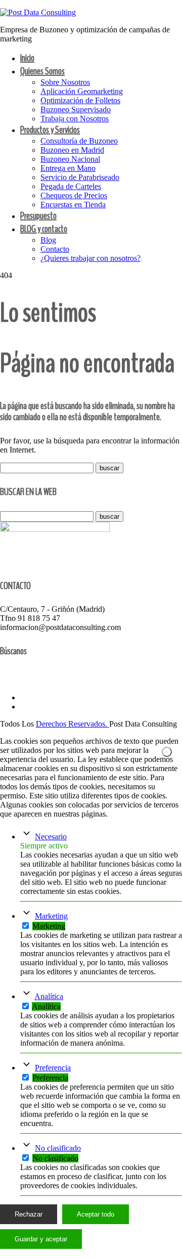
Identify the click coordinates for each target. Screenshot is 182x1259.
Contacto (54, 249)
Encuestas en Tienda (73, 204)
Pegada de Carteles (70, 186)
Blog (48, 240)
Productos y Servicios (50, 130)
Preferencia (53, 1067)
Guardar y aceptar (41, 1239)
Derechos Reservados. (72, 724)
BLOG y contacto (43, 229)
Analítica (48, 996)
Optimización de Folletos (80, 100)
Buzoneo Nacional (70, 159)
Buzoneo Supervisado (75, 109)
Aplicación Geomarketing (81, 91)
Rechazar (28, 1214)
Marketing (51, 916)
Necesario (51, 836)
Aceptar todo (95, 1214)
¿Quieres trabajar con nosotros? (90, 258)
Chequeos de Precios (73, 195)
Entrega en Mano (68, 168)
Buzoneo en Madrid (72, 150)
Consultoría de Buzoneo (79, 141)
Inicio (27, 58)
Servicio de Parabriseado (79, 177)
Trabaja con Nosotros (74, 118)
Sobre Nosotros (65, 82)
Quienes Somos (42, 71)
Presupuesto (38, 215)
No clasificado (58, 1148)
